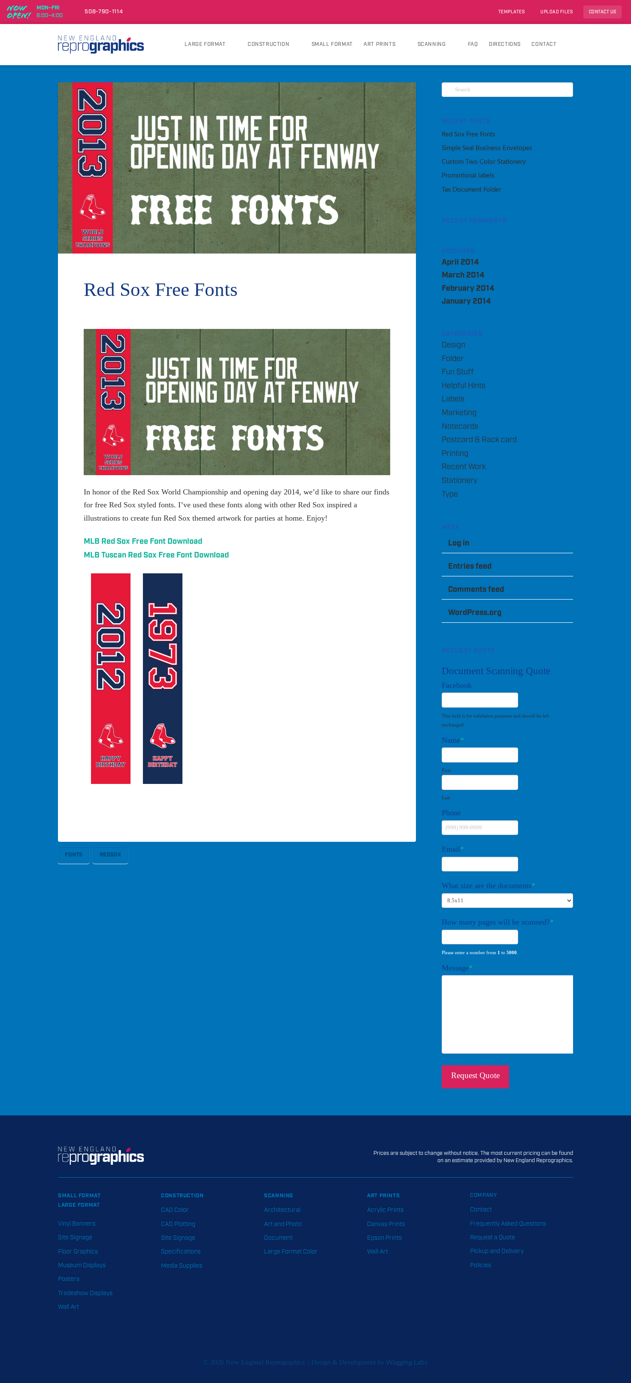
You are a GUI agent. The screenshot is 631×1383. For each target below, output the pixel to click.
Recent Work (464, 467)
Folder (453, 359)
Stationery (459, 481)
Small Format (79, 1195)
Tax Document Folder (471, 190)
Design (453, 345)
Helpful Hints (463, 386)
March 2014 (463, 275)
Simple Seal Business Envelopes (487, 148)
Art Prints (383, 1195)
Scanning (278, 1195)
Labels (453, 399)
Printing (455, 454)
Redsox (110, 855)
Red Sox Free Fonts (468, 134)
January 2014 (466, 301)
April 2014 (460, 262)
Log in (458, 543)
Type (450, 494)
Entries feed (469, 566)
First (446, 770)
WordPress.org (474, 613)
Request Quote (475, 1075)
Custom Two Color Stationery (484, 162)
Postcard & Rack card (479, 440)
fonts (73, 855)
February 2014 (468, 288)
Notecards (460, 427)
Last (446, 797)
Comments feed (476, 589)
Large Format (79, 1205)
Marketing (459, 413)
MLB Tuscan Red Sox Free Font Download (156, 555)
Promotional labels (468, 175)
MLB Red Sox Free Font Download (143, 541)
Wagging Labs (407, 1362)
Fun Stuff (458, 372)
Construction (182, 1195)
